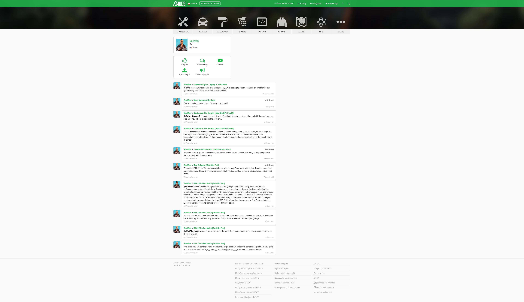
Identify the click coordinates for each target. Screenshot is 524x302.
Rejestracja (333, 3)
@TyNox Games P (192, 116)
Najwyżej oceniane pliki (284, 282)
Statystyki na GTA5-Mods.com (287, 287)
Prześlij (302, 3)
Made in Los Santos (182, 265)
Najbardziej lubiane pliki (284, 273)
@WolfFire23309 (191, 186)
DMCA (316, 278)
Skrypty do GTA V (242, 282)
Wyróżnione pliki (281, 268)
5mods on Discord (324, 292)
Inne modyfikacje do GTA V (247, 297)
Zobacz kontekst (191, 94)
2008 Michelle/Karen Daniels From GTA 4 (212, 149)
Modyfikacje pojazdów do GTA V (249, 268)
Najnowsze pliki (281, 263)
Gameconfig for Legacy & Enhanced (210, 84)
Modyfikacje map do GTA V (247, 292)
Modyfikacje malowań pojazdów (249, 273)
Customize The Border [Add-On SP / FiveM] (213, 113)
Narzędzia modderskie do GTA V (249, 263)
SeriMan (194, 40)
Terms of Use (319, 273)
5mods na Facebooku (325, 287)
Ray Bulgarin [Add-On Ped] (206, 165)
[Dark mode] (343, 3)
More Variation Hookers (204, 100)
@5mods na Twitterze (325, 282)
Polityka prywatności (322, 268)
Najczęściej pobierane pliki (285, 278)
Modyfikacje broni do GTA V (247, 278)
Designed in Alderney (182, 262)
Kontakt (317, 263)
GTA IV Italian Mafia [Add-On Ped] (209, 183)
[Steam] (191, 44)
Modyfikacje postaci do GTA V (248, 287)
